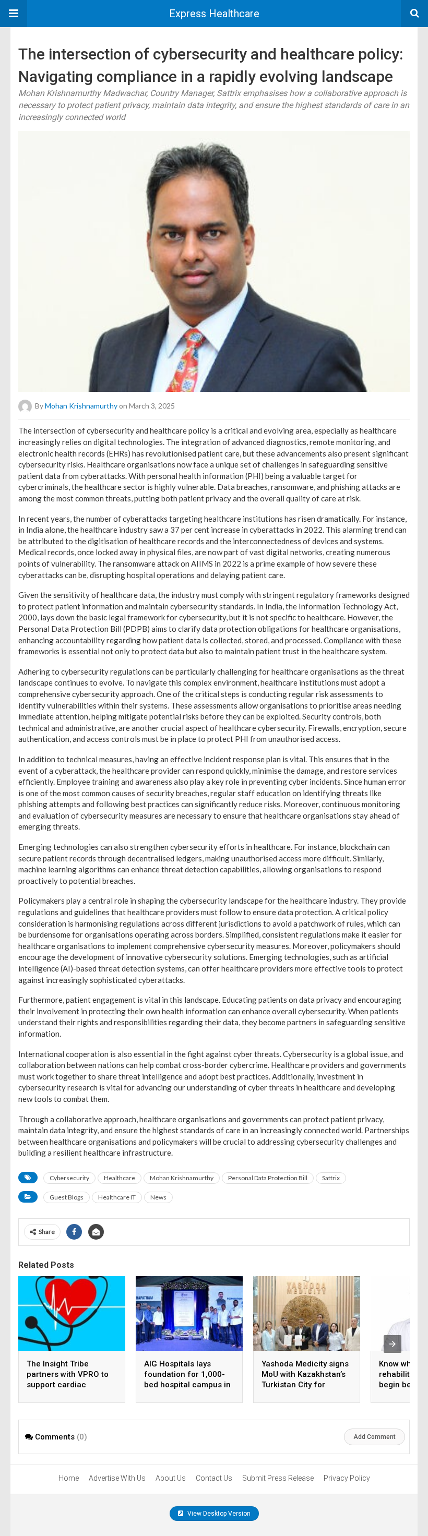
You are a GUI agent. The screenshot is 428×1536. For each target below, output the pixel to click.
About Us (171, 1478)
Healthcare (119, 1178)
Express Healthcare (214, 13)
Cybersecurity (69, 1178)
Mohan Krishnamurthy (81, 405)
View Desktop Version (218, 1513)
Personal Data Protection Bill (267, 1178)
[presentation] (392, 1344)
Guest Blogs (67, 1197)
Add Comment (374, 1437)
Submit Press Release (278, 1478)
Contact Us (214, 1478)
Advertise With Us (117, 1478)
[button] (13, 13)
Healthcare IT (117, 1197)
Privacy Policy (347, 1478)
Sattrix (331, 1178)
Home (68, 1478)
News (158, 1197)
